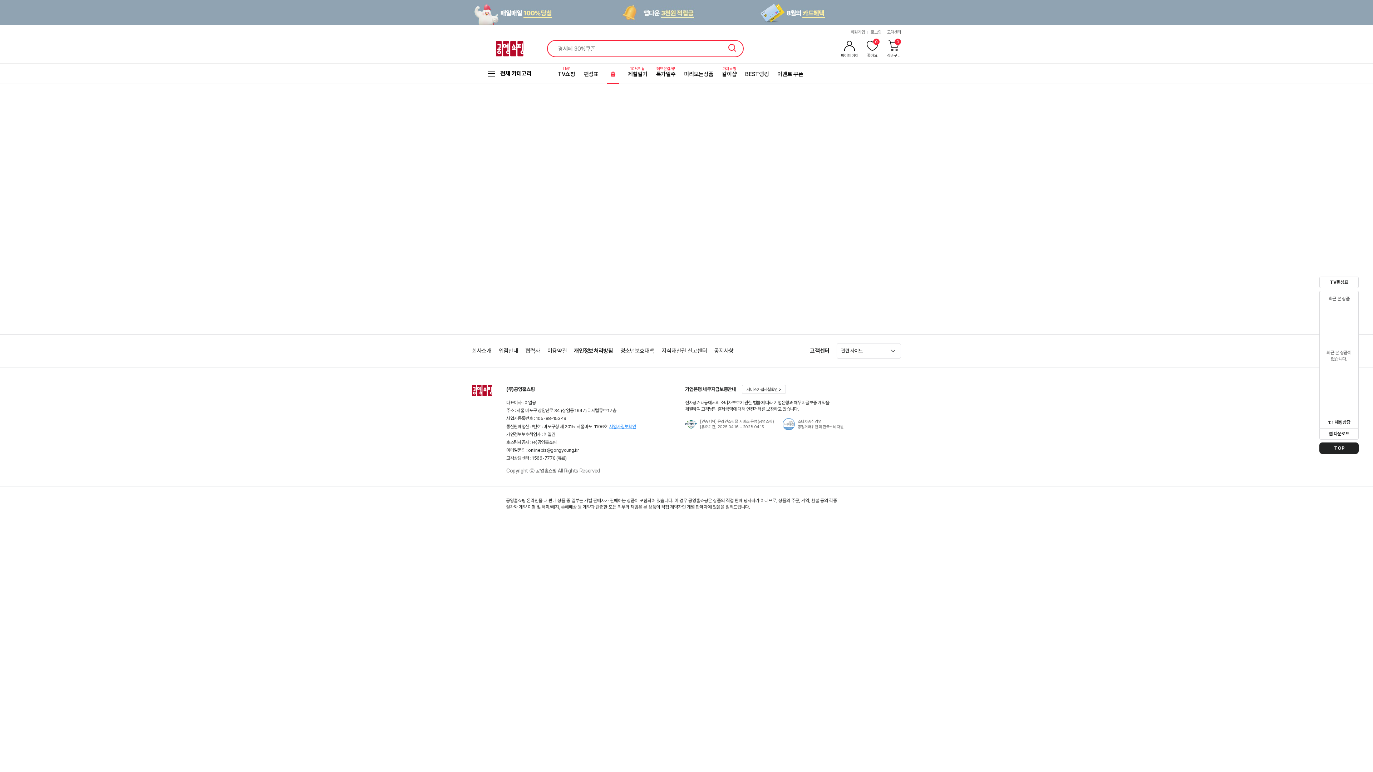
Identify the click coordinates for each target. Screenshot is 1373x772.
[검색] (732, 48)
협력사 (532, 350)
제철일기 (638, 72)
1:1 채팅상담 (1339, 422)
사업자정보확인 (622, 426)
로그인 (876, 32)
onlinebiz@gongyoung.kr (553, 450)
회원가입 (858, 32)
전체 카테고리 (516, 73)
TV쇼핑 (566, 72)
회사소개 (482, 350)
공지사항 (724, 350)
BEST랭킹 (757, 74)
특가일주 (666, 72)
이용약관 (557, 350)
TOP (1339, 448)
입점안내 (508, 350)
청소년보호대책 (637, 350)
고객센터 (894, 32)
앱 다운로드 (1339, 433)
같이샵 (729, 72)
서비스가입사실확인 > (764, 389)
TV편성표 (1339, 282)
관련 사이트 (852, 350)
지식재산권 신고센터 (684, 350)
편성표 (591, 74)
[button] (729, 424)
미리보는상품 (698, 74)
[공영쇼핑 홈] (509, 48)
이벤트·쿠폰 (790, 74)
